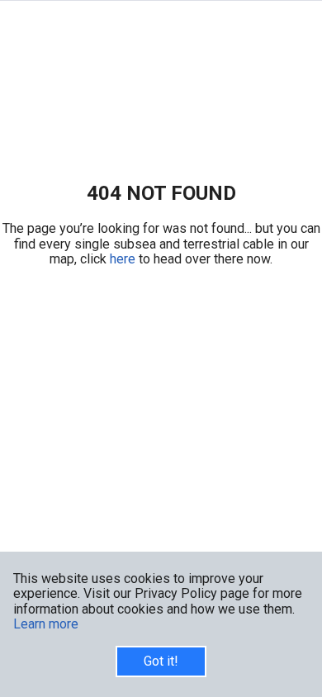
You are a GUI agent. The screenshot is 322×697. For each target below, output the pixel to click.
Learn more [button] (45, 624)
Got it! (161, 661)
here (124, 259)
